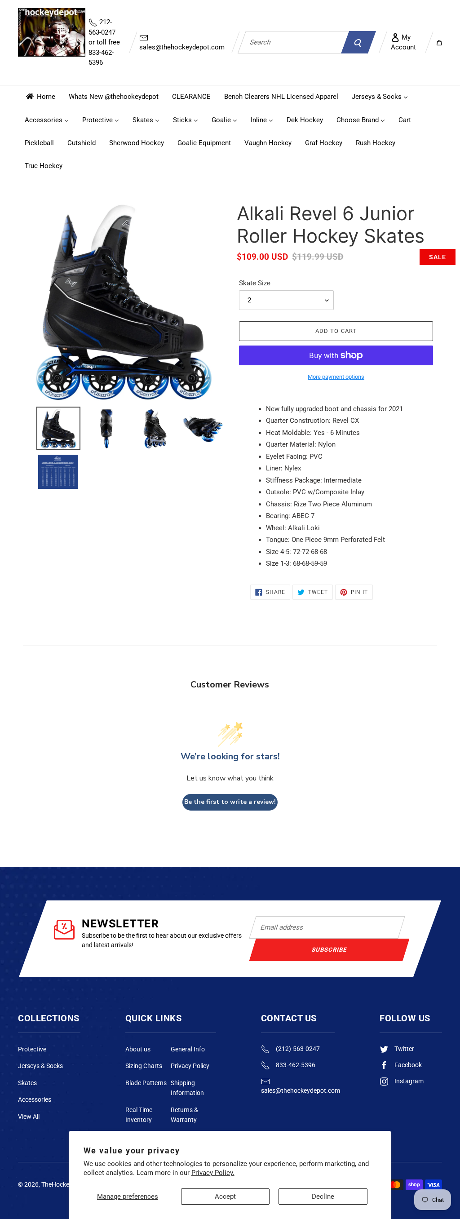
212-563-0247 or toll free (104, 42)
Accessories (34, 1099)
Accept (225, 1196)
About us (137, 1049)
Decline (323, 1196)
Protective (32, 1049)
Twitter (403, 1048)
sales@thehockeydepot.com (182, 47)
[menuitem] (40, 96)
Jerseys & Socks (40, 1065)
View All (29, 1116)
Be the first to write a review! (230, 802)
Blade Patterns (146, 1082)
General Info (188, 1049)
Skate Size (254, 283)
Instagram (408, 1081)
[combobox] (293, 42)
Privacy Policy (190, 1065)
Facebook (407, 1064)
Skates (27, 1082)
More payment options (336, 376)
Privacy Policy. (212, 1173)
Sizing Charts (143, 1065)
